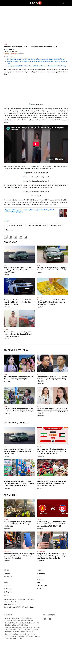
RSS (38, 583)
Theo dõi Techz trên (10, 54)
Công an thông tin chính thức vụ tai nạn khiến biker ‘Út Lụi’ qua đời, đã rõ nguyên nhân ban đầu (18, 524)
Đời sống (39, 297)
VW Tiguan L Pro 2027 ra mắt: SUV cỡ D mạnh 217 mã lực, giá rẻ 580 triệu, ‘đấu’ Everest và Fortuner (17, 302)
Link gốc (6, 221)
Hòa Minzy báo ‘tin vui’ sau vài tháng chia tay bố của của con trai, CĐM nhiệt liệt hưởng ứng (36, 59)
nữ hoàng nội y (56, 225)
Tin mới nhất (10, 242)
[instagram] (16, 237)
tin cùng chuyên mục (16, 350)
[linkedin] (26, 237)
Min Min (11, 49)
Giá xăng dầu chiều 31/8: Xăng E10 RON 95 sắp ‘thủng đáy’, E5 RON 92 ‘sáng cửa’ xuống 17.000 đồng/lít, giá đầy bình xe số (19, 483)
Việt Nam (39, 447)
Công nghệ (41, 573)
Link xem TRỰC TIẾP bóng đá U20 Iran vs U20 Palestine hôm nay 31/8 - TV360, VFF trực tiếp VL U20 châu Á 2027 (51, 451)
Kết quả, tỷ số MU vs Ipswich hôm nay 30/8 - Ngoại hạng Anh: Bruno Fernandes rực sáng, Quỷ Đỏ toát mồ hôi (52, 483)
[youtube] (21, 237)
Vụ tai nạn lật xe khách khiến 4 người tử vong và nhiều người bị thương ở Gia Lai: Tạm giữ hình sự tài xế (17, 334)
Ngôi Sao (40, 580)
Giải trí (5, 44)
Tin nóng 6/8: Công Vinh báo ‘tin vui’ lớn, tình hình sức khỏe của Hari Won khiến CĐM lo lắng (36, 66)
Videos (8, 586)
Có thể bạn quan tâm (16, 422)
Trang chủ (7, 573)
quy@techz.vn (12, 604)
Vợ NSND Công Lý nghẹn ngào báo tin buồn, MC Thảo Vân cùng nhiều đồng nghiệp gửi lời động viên (52, 411)
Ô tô (5, 265)
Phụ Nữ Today (8, 577)
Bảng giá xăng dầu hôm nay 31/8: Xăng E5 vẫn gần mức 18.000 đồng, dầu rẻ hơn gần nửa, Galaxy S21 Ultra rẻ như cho (51, 556)
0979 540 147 (14, 602)
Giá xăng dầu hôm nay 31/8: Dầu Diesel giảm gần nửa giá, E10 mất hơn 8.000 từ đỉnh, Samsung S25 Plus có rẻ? (19, 556)
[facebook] (11, 237)
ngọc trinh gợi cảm (15, 225)
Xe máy (6, 479)
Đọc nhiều (9, 495)
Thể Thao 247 (42, 586)
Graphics (9, 592)
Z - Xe (39, 577)
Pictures (9, 589)
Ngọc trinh (9, 230)
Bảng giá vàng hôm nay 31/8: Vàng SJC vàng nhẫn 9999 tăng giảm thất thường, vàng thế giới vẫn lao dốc (51, 302)
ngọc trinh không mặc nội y (36, 225)
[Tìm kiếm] (62, 3)
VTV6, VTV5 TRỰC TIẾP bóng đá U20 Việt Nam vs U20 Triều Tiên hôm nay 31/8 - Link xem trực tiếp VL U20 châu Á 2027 (52, 524)
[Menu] (67, 3)
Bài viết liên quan (9, 57)
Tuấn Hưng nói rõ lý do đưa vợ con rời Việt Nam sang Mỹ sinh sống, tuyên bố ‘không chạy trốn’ (52, 379)
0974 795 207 (20, 607)
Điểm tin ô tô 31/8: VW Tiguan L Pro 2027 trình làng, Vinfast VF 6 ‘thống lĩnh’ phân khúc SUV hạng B (18, 270)
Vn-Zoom (40, 589)
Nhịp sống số (7, 551)
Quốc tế (39, 479)
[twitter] (6, 237)
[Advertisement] (36, 90)
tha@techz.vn (29, 607)
